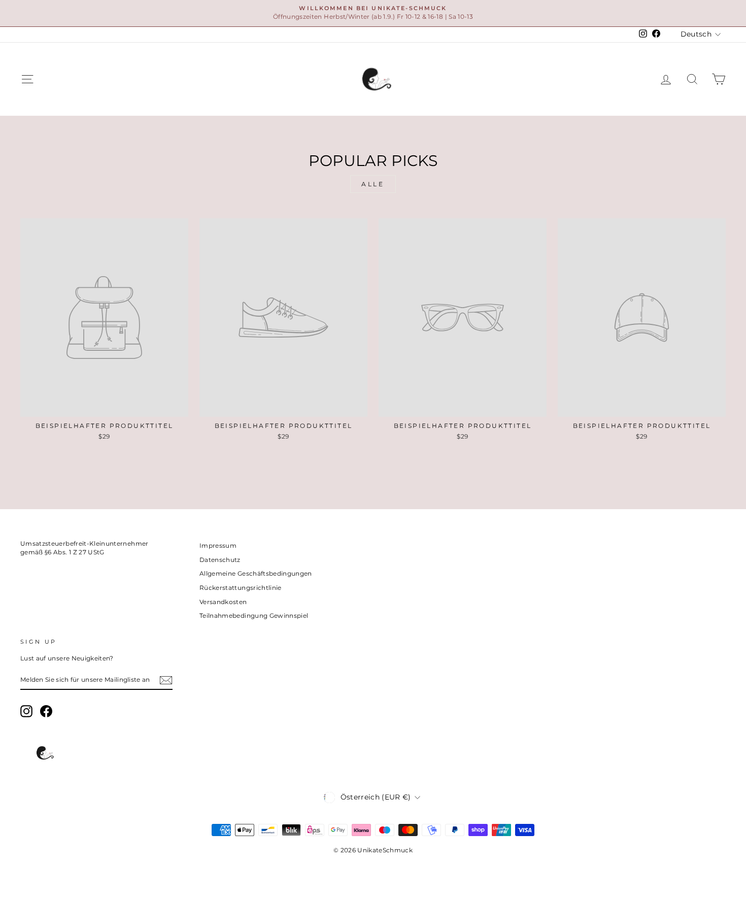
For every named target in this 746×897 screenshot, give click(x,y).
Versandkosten (223, 602)
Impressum (217, 545)
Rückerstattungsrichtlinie (240, 587)
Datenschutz (220, 559)
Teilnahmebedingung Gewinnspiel (254, 615)
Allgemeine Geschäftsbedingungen (255, 573)
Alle (372, 184)
